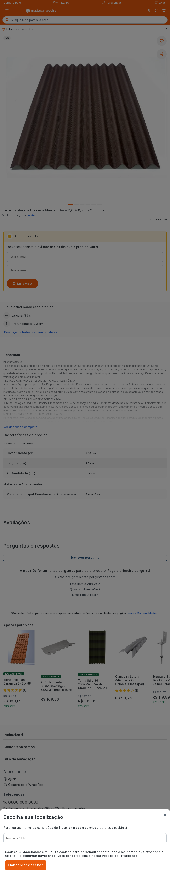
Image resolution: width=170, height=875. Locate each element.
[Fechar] (165, 815)
